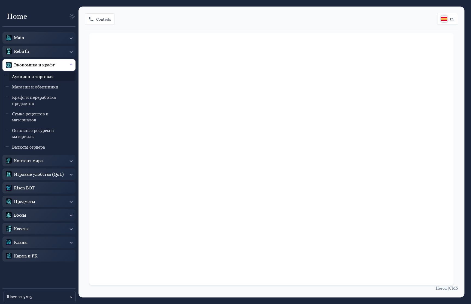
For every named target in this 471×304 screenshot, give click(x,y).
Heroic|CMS (447, 287)
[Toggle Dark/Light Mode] (72, 16)
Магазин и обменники (35, 86)
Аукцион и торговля (33, 76)
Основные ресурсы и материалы (33, 133)
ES (452, 19)
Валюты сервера (28, 147)
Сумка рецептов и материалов (30, 116)
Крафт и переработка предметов (34, 100)
